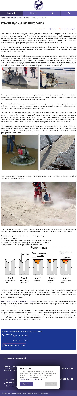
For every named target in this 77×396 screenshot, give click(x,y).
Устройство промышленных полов (17, 18)
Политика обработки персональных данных (14, 393)
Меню (32, 13)
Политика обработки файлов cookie (31, 379)
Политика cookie (32, 393)
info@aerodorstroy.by (10, 386)
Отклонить (51, 384)
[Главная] (38, 5)
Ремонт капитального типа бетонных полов (17, 301)
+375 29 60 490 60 (21, 336)
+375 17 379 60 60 (21, 340)
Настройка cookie (43, 393)
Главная (3, 18)
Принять (26, 384)
